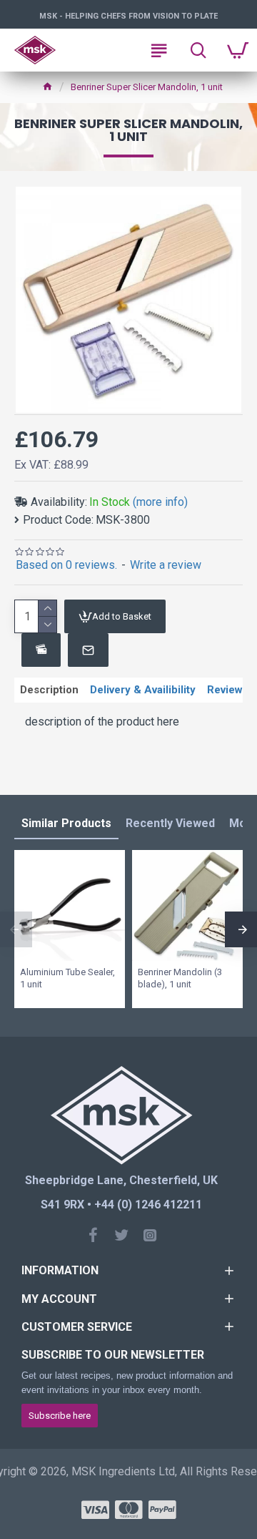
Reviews (227, 689)
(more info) (160, 502)
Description (49, 689)
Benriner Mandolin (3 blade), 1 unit (180, 978)
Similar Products (66, 823)
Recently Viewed (170, 823)
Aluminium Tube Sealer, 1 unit (67, 978)
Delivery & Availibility (143, 689)
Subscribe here (60, 1415)
